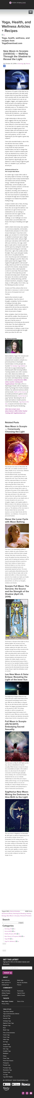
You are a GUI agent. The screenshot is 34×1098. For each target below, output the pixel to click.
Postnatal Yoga (7, 1067)
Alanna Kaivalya (15, 911)
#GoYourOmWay (6, 991)
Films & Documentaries (9, 1032)
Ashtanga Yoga (7, 1021)
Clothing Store (5, 984)
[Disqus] (17, 879)
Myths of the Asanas (20, 392)
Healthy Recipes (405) (10, 934)
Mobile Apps (20, 980)
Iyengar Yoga (6, 1044)
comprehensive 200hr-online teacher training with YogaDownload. (16, 382)
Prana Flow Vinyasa (8, 1060)
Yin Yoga (5, 1074)
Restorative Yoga (7, 1070)
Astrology (21, 63)
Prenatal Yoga (6, 1065)
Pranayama (6, 1063)
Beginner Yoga (6, 1025)
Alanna (27, 63)
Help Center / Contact (7, 1001)
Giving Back (5, 995)
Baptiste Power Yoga (8, 1023)
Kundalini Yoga (7, 1051)
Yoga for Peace (21, 993)
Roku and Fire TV (6, 982)
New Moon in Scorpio (13, 916)
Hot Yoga (5, 1041)
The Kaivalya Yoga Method (17, 366)
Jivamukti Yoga (7, 1046)
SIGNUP (6, 973)
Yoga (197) (7, 939)
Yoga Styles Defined (8, 1011)
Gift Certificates (6, 980)
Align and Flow (6, 1016)
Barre (4, 1027)
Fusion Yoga (6, 1037)
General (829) (8, 931)
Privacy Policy (5, 1003)
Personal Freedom (25, 916)
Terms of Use (20, 1001)
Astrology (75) (8, 929)
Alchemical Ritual (7, 913)
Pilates (5, 1056)
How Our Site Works (22, 982)
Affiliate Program (6, 993)
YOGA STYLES (7, 1009)
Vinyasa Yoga (6, 1072)
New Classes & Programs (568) (13, 936)
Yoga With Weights (8, 1077)
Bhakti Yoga (6, 1030)
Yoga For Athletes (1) (10, 941)
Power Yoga (6, 1058)
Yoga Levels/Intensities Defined (11, 1013)
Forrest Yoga (6, 1035)
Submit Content (21, 995)
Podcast (19, 984)
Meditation (5, 1053)
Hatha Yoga (6, 1039)
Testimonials (20, 991)
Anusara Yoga (6, 1018)
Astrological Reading (19, 913)
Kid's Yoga (5, 1049)
